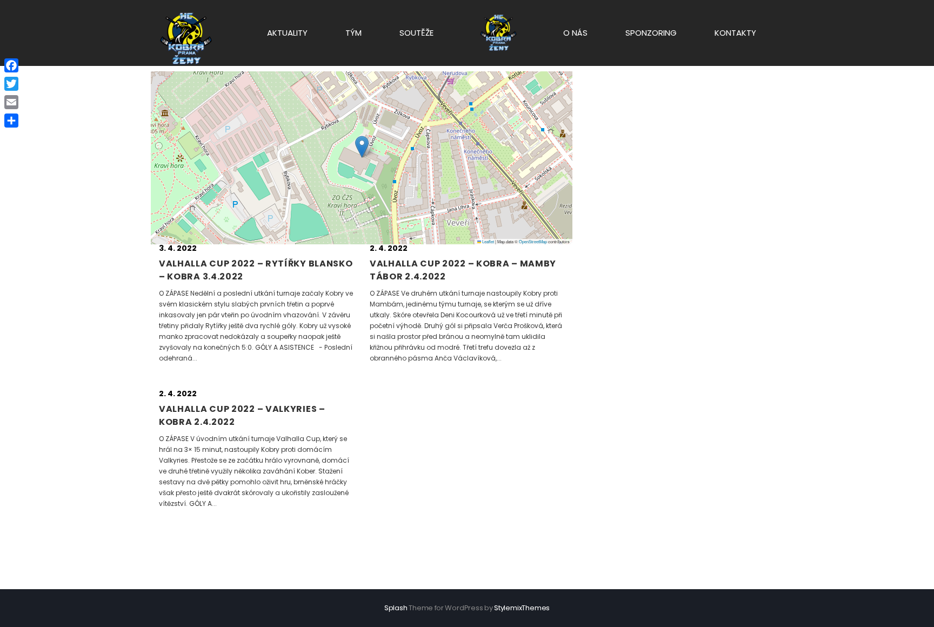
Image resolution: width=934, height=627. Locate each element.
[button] (362, 147)
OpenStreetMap (533, 241)
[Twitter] (11, 84)
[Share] (11, 120)
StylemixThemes (522, 608)
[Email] (11, 102)
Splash (396, 608)
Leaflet (487, 241)
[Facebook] (11, 65)
